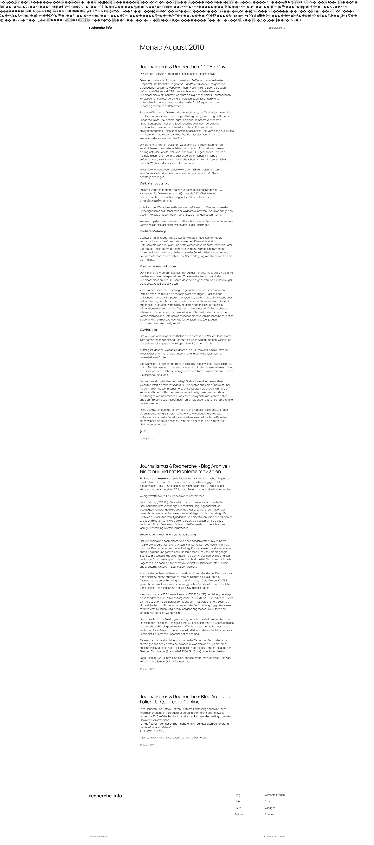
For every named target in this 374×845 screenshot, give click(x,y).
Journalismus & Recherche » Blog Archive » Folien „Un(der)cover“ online (185, 699)
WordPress (280, 836)
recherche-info (100, 27)
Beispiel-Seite (277, 27)
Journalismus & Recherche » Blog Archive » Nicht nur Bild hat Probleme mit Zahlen (185, 468)
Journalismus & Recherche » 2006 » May (182, 66)
